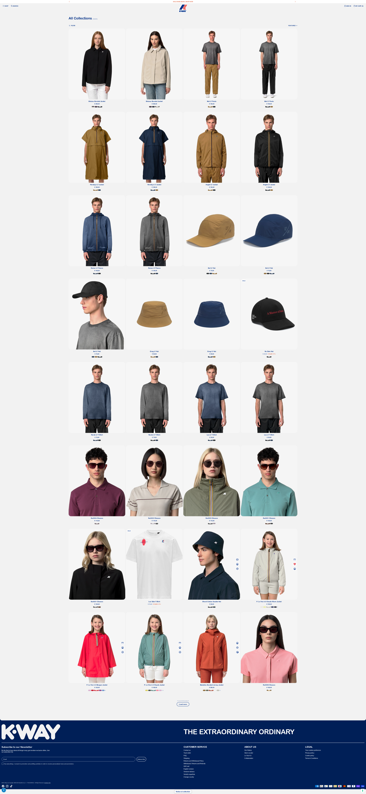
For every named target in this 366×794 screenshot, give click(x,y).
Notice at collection (183, 792)
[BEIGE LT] (268, 607)
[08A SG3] (156, 523)
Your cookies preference (313, 750)
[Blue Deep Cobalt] (272, 607)
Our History (248, 750)
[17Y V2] (152, 523)
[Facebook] (3, 786)
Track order (187, 753)
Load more (183, 704)
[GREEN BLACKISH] (149, 690)
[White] (154, 607)
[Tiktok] (11, 786)
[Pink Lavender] (89, 690)
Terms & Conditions (311, 758)
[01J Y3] (269, 690)
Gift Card (186, 766)
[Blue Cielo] (103, 690)
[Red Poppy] (96, 690)
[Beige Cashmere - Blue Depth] (93, 106)
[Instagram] (7, 786)
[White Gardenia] (261, 607)
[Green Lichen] (207, 690)
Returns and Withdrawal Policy (194, 761)
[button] (292, 25)
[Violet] (100, 690)
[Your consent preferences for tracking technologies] (362, 790)
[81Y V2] (97, 523)
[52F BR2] (267, 523)
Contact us (187, 750)
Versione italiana (189, 771)
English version (189, 769)
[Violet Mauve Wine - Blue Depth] (96, 106)
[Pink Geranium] (157, 690)
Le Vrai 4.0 (247, 755)
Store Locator (248, 753)
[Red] (92, 690)
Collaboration (248, 758)
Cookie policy (309, 755)
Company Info (47, 782)
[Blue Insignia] (99, 190)
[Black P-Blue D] (100, 106)
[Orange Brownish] (211, 690)
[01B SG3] (271, 523)
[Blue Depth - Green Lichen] (210, 607)
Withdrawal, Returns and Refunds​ (194, 763)
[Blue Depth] (275, 607)
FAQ (185, 755)
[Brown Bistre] (210, 106)
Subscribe (141, 759)
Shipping (186, 758)
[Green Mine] (153, 690)
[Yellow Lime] (264, 607)
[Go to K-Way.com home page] (183, 8)
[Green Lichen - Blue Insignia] (214, 607)
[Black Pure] (214, 106)
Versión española (189, 774)
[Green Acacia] (146, 690)
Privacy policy (309, 753)
